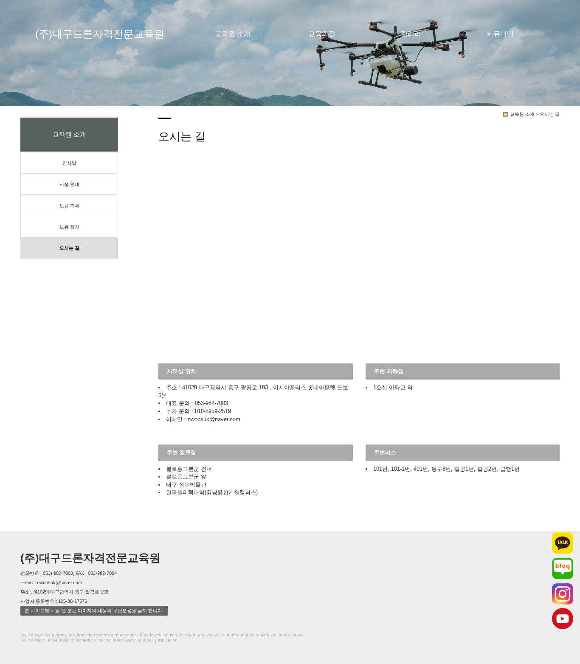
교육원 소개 (233, 33)
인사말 (69, 163)
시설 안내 (69, 184)
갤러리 (411, 33)
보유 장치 (69, 226)
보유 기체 (69, 205)
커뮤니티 (500, 33)
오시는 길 (69, 247)
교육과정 (321, 33)
